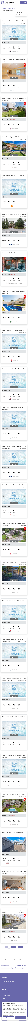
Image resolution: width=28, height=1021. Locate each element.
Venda (9, 8)
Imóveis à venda (5, 965)
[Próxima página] (21, 947)
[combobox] (21, 15)
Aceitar (21, 1018)
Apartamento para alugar (7, 968)
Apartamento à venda (20, 965)
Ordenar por (19, 12)
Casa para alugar (19, 968)
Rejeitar (8, 1018)
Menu (24, 2)
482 (19, 947)
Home (4, 8)
